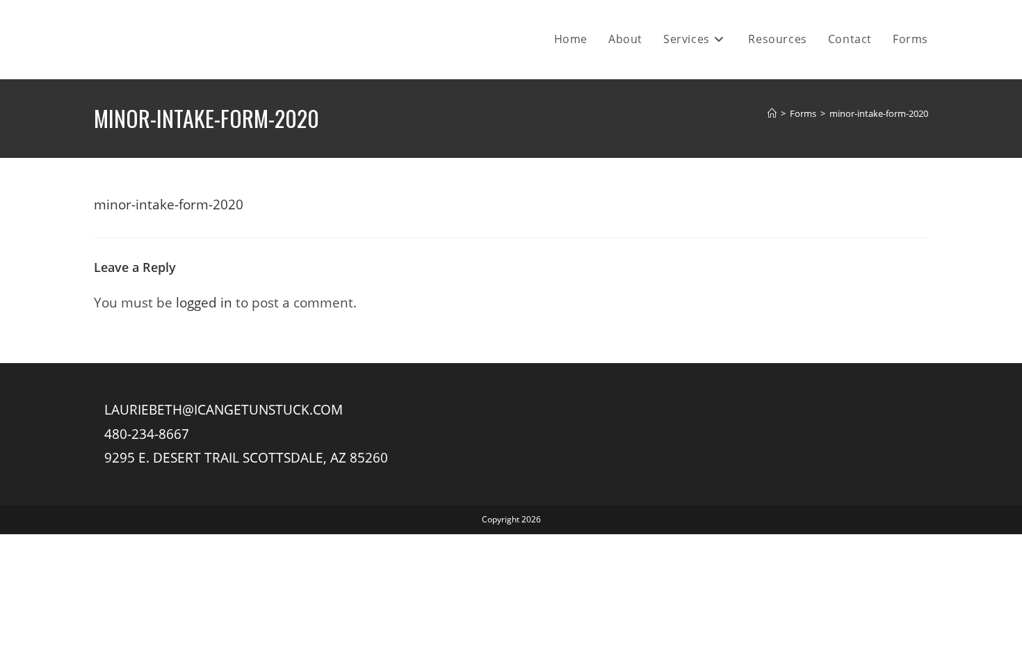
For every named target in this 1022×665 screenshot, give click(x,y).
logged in (204, 302)
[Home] (772, 113)
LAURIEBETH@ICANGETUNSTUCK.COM (223, 409)
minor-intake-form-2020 (878, 113)
